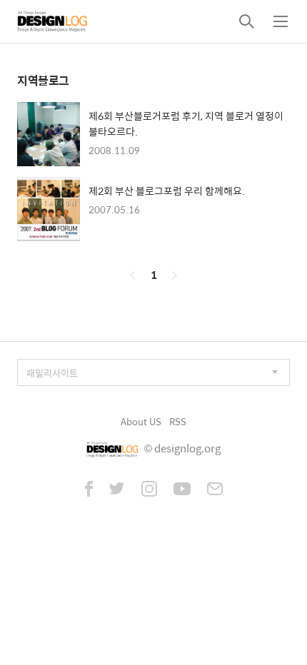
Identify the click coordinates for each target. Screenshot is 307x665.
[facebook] (89, 490)
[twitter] (117, 490)
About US (141, 421)
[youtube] (182, 490)
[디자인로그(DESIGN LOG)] (53, 21)
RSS (177, 421)
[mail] (215, 490)
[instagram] (149, 490)
